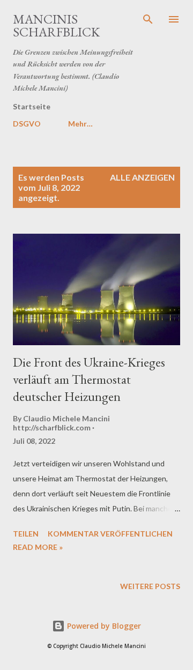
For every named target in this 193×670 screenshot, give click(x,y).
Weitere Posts (150, 586)
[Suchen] (148, 19)
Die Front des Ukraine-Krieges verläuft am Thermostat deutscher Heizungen (89, 379)
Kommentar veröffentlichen (110, 533)
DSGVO (27, 123)
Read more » (38, 547)
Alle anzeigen (142, 177)
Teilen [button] (26, 533)
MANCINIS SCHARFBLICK (56, 25)
